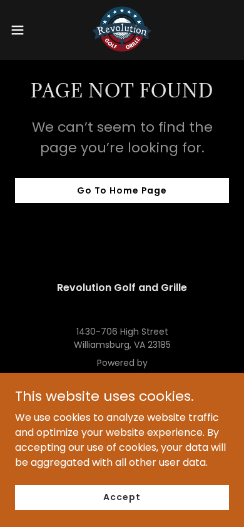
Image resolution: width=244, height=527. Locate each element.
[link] (122, 30)
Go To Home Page (122, 190)
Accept (121, 497)
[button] (22, 29)
